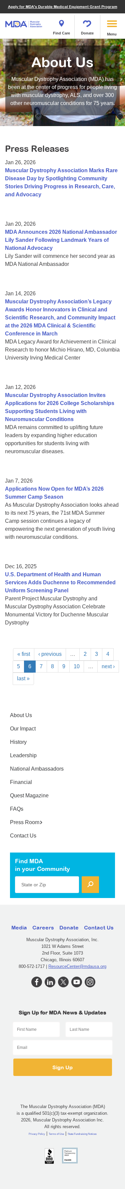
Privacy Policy (37, 1133)
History (18, 742)
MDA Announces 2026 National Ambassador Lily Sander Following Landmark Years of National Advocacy (61, 240)
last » (23, 678)
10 (77, 666)
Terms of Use (56, 1133)
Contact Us (23, 835)
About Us (21, 715)
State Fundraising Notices (82, 1133)
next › (108, 666)
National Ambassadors (37, 769)
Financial (21, 782)
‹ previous (50, 654)
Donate (87, 33)
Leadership (23, 755)
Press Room (24, 822)
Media (19, 927)
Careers (43, 927)
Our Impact (23, 728)
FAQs (16, 809)
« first (23, 654)
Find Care (61, 33)
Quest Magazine (29, 795)
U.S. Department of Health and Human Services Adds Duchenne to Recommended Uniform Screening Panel (60, 582)
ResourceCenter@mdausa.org (77, 966)
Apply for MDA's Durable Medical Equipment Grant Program (62, 6)
